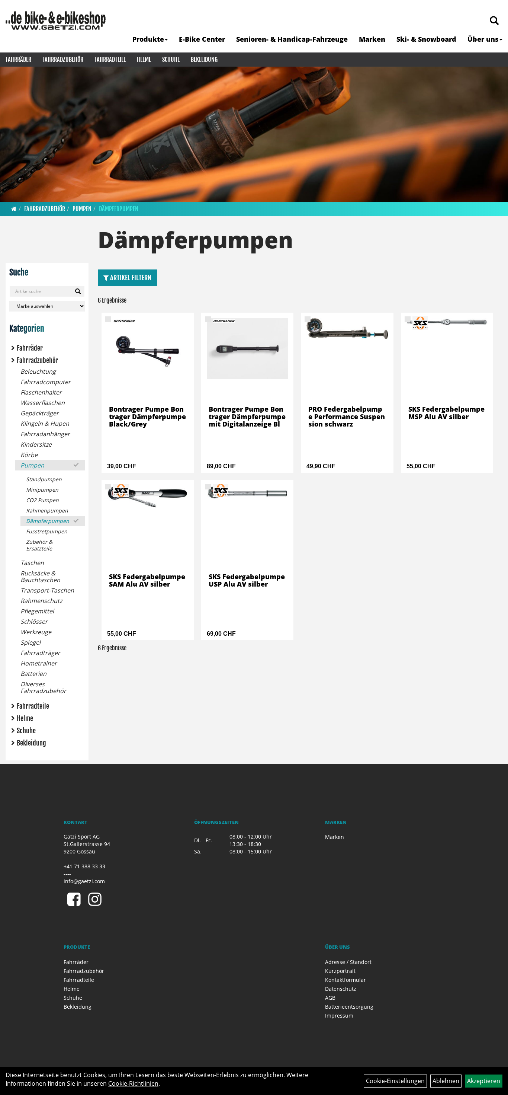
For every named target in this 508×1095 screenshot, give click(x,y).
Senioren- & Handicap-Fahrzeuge (292, 39)
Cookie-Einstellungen (395, 1081)
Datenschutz (340, 988)
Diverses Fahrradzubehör (43, 687)
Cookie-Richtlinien (133, 1083)
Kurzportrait (340, 970)
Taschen (32, 563)
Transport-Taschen (47, 590)
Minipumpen (42, 489)
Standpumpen (44, 479)
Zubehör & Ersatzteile (39, 545)
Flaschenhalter (41, 392)
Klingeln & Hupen (44, 423)
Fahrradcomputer (45, 382)
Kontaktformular (345, 979)
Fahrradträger (40, 653)
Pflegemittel (37, 611)
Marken (372, 39)
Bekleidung (204, 59)
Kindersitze (36, 444)
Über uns (483, 39)
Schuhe (171, 59)
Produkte (148, 39)
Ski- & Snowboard (426, 39)
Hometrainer (38, 663)
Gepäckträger (39, 413)
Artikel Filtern (130, 278)
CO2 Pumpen (42, 500)
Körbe (29, 455)
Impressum (339, 1015)
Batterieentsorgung (349, 1006)
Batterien (33, 674)
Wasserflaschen (42, 403)
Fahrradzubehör (62, 59)
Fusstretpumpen (46, 531)
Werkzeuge (35, 632)
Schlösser (34, 621)
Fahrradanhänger (45, 434)
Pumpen (82, 209)
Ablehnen (446, 1081)
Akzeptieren (483, 1081)
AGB (330, 997)
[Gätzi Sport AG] (56, 20)
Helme (144, 59)
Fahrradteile (110, 59)
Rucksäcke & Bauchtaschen (40, 576)
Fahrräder (18, 59)
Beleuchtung (38, 371)
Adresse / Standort (348, 961)
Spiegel (30, 642)
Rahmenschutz (41, 601)
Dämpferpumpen (118, 209)
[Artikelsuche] (494, 21)
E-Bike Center (202, 39)
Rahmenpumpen (47, 510)
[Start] (14, 209)
